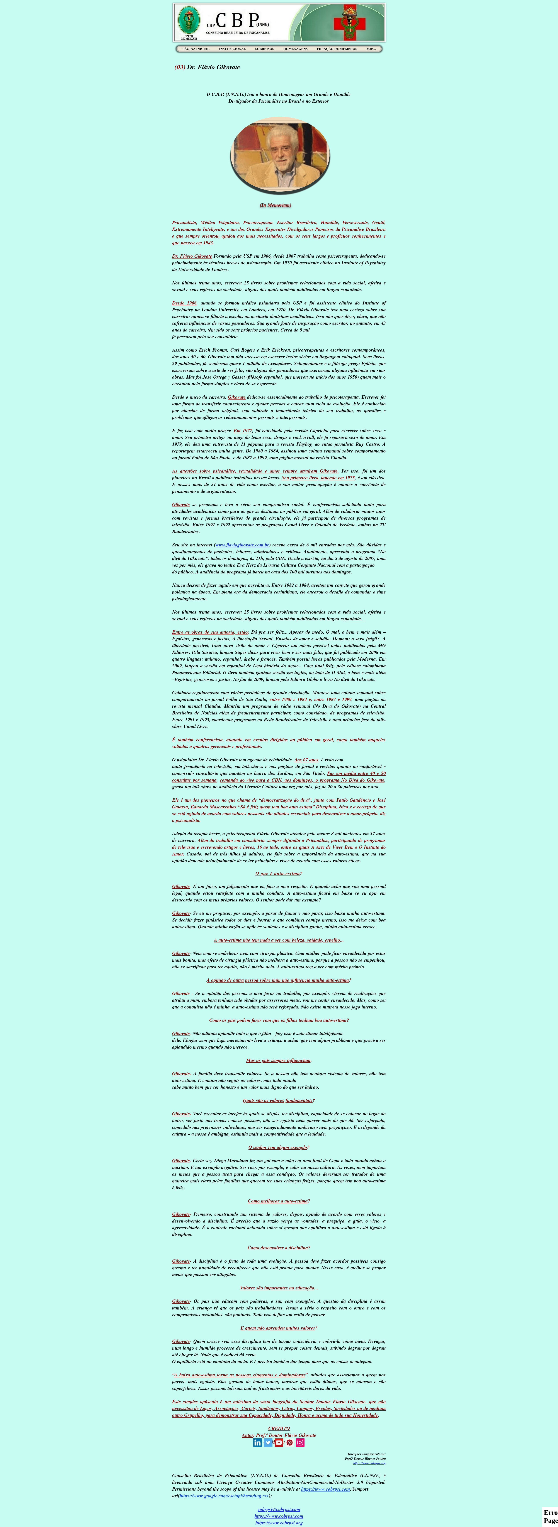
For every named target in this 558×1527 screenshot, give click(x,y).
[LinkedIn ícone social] (257, 1442)
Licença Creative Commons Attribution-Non (263, 1482)
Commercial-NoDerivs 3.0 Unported (346, 1482)
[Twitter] (268, 1442)
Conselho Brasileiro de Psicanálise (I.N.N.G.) (331, 1475)
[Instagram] (300, 1442)
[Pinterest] (289, 1442)
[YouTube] (279, 1442)
